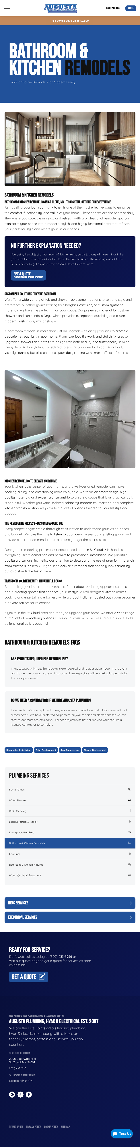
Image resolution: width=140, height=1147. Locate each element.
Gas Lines (14, 854)
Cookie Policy (51, 1127)
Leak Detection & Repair (23, 821)
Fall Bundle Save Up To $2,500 (70, 20)
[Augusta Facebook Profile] (29, 1095)
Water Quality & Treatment (25, 875)
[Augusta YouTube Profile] (21, 1095)
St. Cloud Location (20, 1053)
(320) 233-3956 (113, 8)
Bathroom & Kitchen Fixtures (26, 864)
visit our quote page (24, 961)
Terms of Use (16, 1127)
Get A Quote (28, 275)
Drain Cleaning (17, 811)
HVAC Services (18, 903)
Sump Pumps (17, 789)
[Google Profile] (12, 1095)
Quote (131, 8)
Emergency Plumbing (21, 832)
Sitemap (65, 1127)
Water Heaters (17, 800)
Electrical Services (22, 917)
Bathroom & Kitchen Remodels (27, 843)
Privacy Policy (33, 1127)
